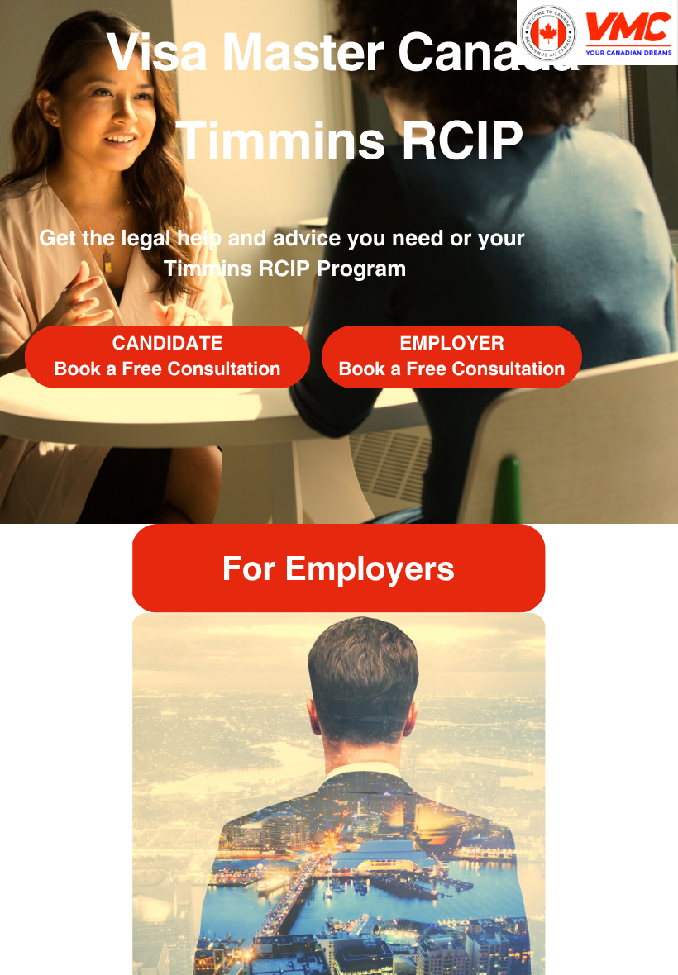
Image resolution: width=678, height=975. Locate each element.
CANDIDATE (167, 342)
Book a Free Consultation (167, 368)
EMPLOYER (451, 342)
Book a (372, 368)
